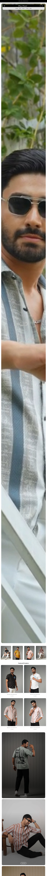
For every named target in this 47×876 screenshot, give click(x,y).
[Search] (40, 5)
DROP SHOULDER (23, 796)
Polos (23, 8)
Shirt (20, 8)
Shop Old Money (29, 653)
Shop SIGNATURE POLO (6, 653)
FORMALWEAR (23, 863)
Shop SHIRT (41, 653)
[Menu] (4, 5)
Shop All (23, 324)
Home (16, 8)
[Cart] (42, 5)
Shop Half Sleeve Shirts (17, 653)
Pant (31, 8)
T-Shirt (27, 8)
